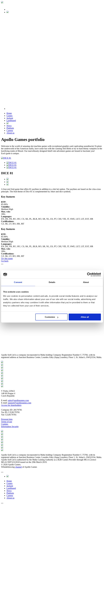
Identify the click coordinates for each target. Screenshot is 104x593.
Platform (10, 128)
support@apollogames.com (19, 403)
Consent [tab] (18, 282)
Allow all (85, 317)
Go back (4, 261)
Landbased (11, 120)
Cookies (4, 424)
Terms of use (6, 422)
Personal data (6, 419)
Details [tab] (52, 282)
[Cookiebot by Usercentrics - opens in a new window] (89, 274)
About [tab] (86, 282)
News (9, 126)
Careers (9, 130)
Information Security (10, 426)
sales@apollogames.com (18, 400)
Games (9, 116)
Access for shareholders (11, 405)
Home (9, 113)
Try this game (7, 258)
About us (10, 133)
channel (18, 467)
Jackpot (9, 118)
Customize (50, 317)
